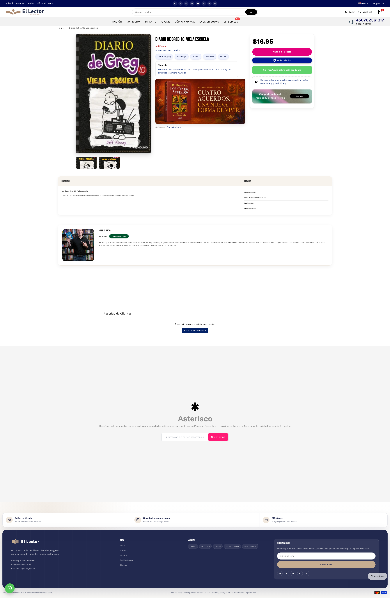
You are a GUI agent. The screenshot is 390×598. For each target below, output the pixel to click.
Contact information (235, 592)
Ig (286, 573)
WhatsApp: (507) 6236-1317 (23, 560)
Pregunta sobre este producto (284, 69)
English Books (126, 560)
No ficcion (205, 546)
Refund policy (177, 592)
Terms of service (203, 592)
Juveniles (209, 56)
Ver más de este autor (119, 236)
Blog (50, 3)
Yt (300, 573)
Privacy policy (190, 592)
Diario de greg (164, 56)
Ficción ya (181, 56)
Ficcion (193, 546)
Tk (293, 573)
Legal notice (250, 592)
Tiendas (30, 3)
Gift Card (41, 3)
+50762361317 (370, 20)
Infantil (9, 3)
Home (61, 28)
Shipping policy (218, 592)
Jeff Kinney (160, 46)
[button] (282, 60)
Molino (223, 56)
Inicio (122, 545)
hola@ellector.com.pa (21, 564)
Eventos (20, 3)
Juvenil (195, 56)
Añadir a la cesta (282, 52)
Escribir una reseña (195, 330)
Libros (123, 550)
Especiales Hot (250, 546)
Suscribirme (326, 564)
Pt (307, 573)
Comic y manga (232, 546)
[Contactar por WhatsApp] (10, 588)
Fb (280, 573)
